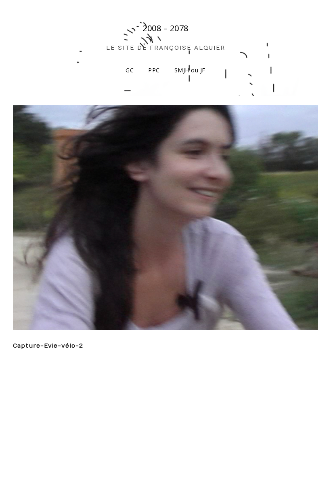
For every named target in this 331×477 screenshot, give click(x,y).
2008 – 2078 (165, 28)
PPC (154, 70)
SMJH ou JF (189, 70)
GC (130, 70)
